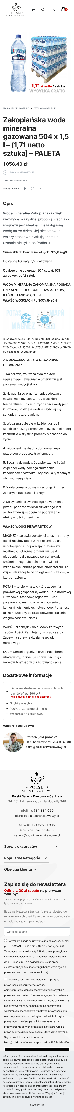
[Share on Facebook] (25, 188)
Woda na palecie (45, 108)
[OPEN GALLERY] (37, 63)
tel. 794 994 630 (59, 742)
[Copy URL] (40, 188)
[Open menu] (33, 9)
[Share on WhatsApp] (33, 188)
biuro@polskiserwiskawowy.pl (46, 747)
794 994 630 (44, 810)
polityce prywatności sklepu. (37, 1096)
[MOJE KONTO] (53, 9)
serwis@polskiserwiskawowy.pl (37, 835)
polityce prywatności (50, 1010)
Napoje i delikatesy (16, 108)
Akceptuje (37, 1105)
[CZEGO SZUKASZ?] (43, 9)
